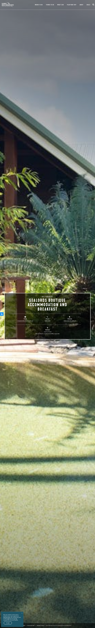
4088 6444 (47, 321)
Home (23, 625)
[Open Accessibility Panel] (2, 314)
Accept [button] (8, 623)
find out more (6, 617)
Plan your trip (31, 625)
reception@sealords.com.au (25, 321)
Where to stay (40, 625)
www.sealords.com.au (70, 321)
